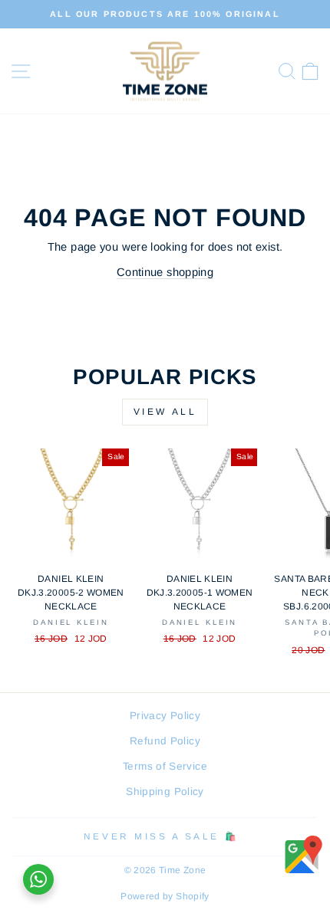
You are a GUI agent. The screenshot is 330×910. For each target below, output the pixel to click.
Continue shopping (165, 272)
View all (165, 411)
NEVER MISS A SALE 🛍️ (161, 836)
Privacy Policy (165, 715)
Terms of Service (165, 766)
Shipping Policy (165, 791)
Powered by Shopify (165, 896)
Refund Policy (165, 741)
